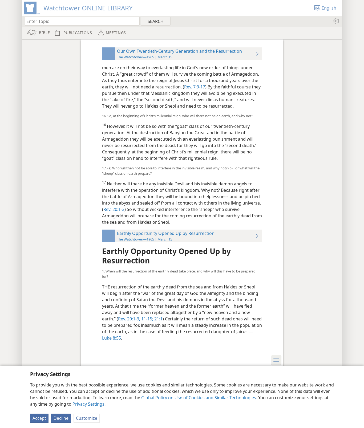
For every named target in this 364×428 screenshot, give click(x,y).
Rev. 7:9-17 (194, 87)
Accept (39, 418)
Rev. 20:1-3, (129, 319)
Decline (61, 418)
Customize (86, 418)
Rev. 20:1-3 (113, 209)
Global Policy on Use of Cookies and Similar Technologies (198, 398)
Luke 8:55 (111, 338)
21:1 (158, 319)
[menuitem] (336, 21)
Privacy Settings (88, 404)
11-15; (146, 319)
